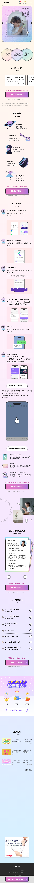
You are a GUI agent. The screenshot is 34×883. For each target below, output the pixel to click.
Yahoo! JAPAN (17, 875)
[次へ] (25, 577)
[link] (5, 2)
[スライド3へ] (17, 44)
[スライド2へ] (15, 44)
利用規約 (22, 870)
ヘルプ (17, 870)
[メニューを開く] (30, 2)
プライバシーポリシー (14, 873)
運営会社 (23, 873)
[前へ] (9, 577)
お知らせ (12, 870)
